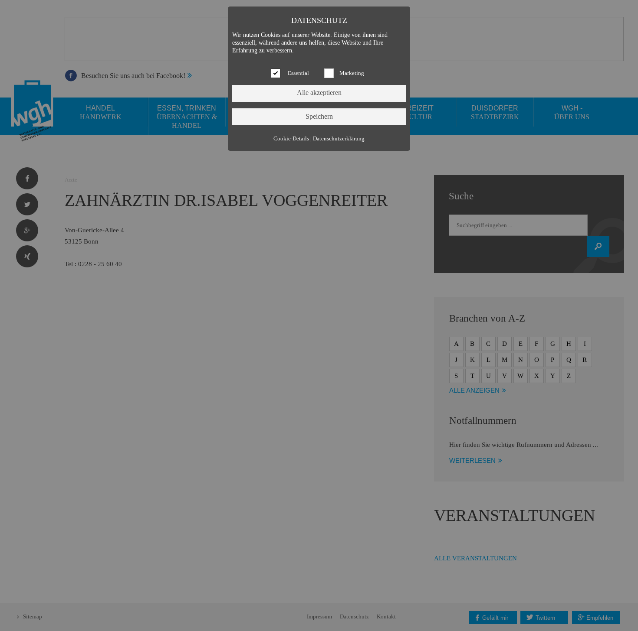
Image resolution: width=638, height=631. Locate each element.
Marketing (351, 73)
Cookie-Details (291, 139)
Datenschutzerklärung (339, 139)
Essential (298, 73)
